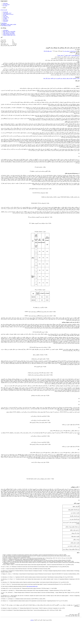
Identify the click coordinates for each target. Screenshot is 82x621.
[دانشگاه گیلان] (3, 23)
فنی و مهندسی (6, 17)
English (4, 7)
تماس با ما (5, 5)
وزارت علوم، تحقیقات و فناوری (9, 34)
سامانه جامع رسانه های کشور (9, 33)
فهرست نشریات (6, 4)
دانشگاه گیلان (5, 30)
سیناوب (31, 619)
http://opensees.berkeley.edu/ (32, 586)
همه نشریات (5, 11)
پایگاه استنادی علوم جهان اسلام (9, 31)
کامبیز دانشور (67, 55)
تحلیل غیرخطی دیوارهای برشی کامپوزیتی (64, 78)
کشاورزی (5, 18)
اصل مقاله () (48, 51)
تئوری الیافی (53, 78)
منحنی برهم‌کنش (76, 78)
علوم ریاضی (5, 16)
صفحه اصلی (5, 3)
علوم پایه (4, 15)
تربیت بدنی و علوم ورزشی (8, 14)
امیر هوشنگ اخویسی (75, 55)
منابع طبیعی (5, 21)
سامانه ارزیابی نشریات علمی (8, 32)
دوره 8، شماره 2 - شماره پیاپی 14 (69, 51)
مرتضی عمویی (60, 55)
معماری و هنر (5, 19)
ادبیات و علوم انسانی (7, 13)
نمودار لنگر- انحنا (46, 78)
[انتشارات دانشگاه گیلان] (5, 25)
